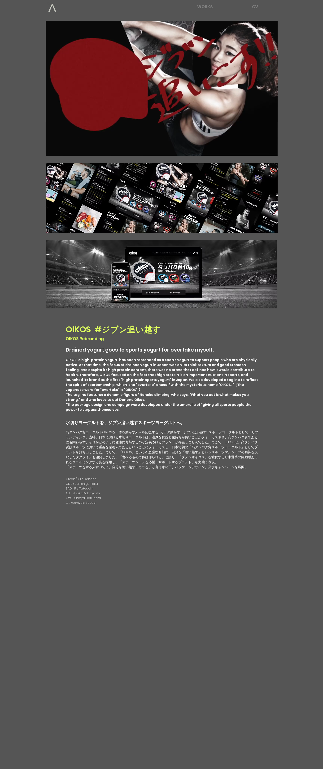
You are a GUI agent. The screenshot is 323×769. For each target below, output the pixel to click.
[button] (272, 150)
